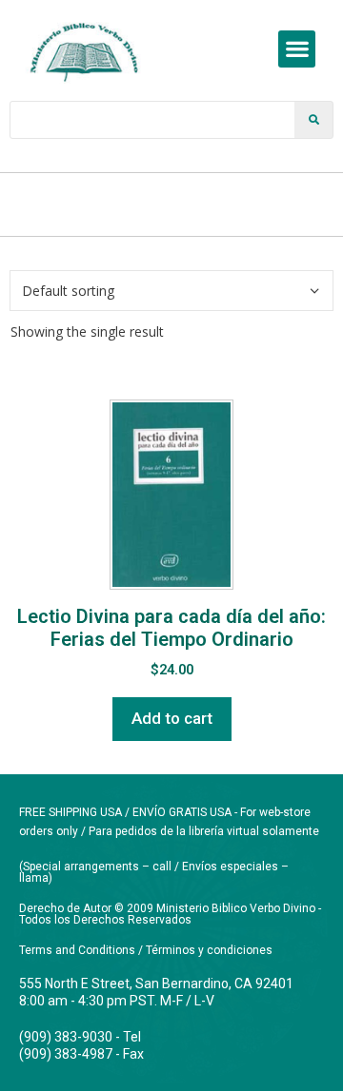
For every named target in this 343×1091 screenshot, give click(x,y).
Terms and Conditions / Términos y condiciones (145, 950)
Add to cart (171, 718)
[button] (296, 49)
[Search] (313, 120)
